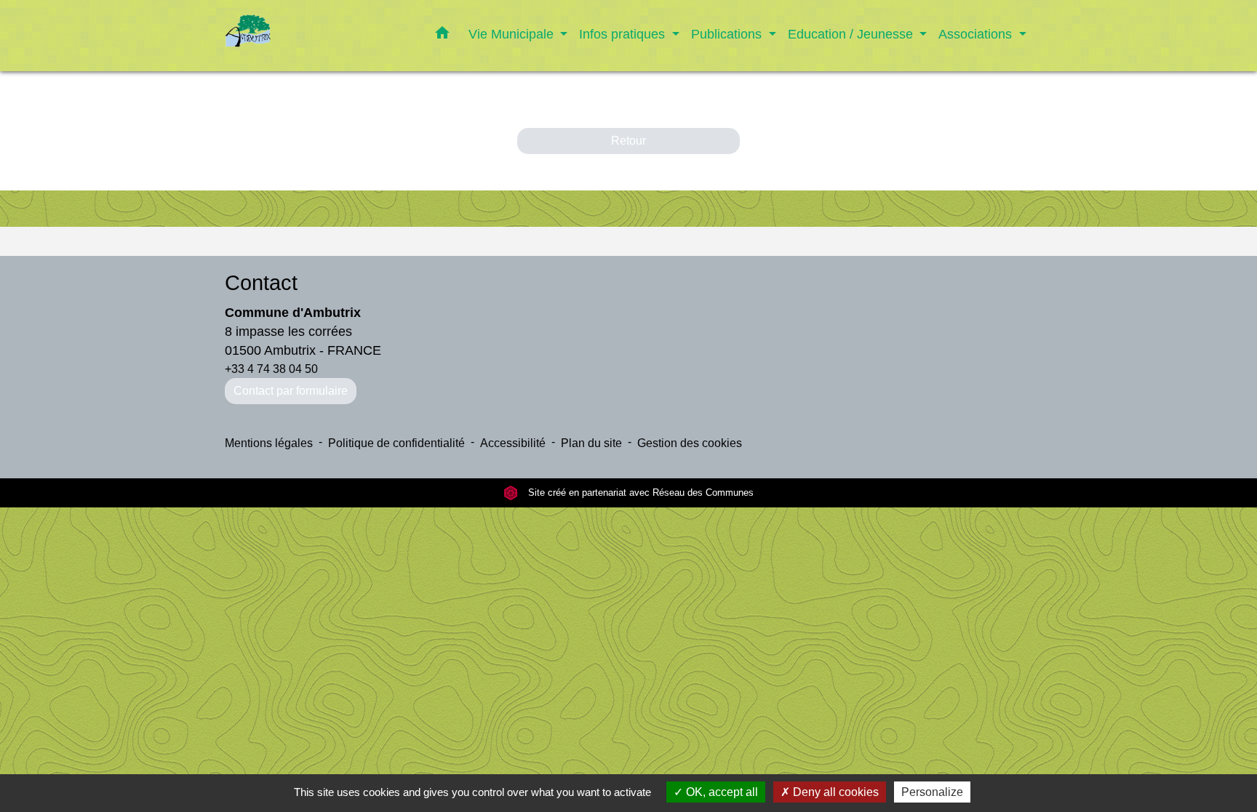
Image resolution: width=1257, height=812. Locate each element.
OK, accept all (720, 792)
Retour (628, 140)
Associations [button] (976, 33)
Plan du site (591, 443)
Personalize (932, 792)
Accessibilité (513, 443)
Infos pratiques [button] (624, 33)
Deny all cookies (834, 792)
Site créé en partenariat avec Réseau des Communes (639, 492)
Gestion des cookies (689, 443)
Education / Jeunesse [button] (852, 33)
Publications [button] (728, 33)
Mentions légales (269, 443)
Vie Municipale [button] (512, 33)
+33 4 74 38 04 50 (271, 369)
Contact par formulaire (291, 391)
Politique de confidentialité (396, 443)
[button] (442, 35)
